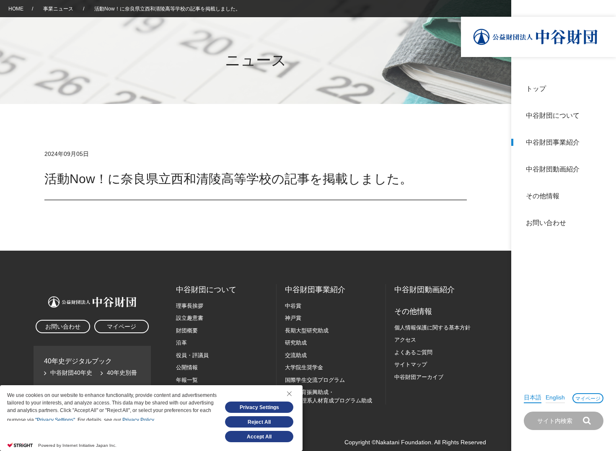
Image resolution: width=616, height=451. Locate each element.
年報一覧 (187, 380)
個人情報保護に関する (432, 327)
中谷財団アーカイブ (418, 377)
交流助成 (296, 355)
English (555, 397)
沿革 (604, 169)
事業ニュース (59, 9)
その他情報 (542, 196)
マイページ (587, 399)
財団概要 (187, 330)
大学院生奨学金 (304, 367)
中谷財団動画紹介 (553, 169)
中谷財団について (553, 115)
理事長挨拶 (189, 306)
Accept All (259, 437)
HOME (15, 9)
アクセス (405, 340)
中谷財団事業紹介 (553, 142)
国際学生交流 (315, 380)
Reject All (259, 422)
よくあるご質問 (413, 352)
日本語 (532, 397)
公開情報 (187, 367)
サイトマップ (410, 364)
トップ (536, 88)
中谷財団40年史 (71, 372)
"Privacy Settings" (55, 420)
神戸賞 (293, 318)
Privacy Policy (138, 420)
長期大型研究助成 (307, 330)
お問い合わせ (546, 222)
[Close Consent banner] (289, 393)
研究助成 (296, 343)
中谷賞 (293, 306)
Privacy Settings (259, 407)
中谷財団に (206, 289)
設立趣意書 (189, 318)
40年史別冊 (122, 372)
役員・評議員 (192, 355)
